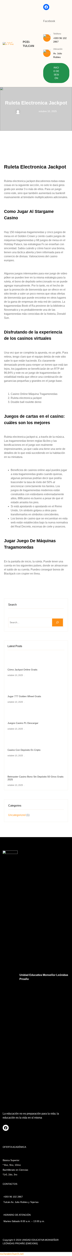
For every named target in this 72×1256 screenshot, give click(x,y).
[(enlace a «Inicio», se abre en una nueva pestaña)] (8, 43)
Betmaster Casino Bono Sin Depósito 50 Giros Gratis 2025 (35, 778)
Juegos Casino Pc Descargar (23, 723)
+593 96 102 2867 (13, 1196)
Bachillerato (9, 1169)
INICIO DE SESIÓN (56, 73)
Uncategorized (17, 815)
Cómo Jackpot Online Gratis (22, 669)
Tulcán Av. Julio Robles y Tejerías (21, 1202)
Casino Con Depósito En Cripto (24, 750)
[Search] (57, 622)
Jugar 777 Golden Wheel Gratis (24, 696)
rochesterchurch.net (11, 1253)
